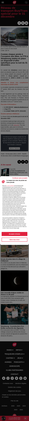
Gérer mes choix (14, 240)
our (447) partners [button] (10, 185)
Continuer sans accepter (19, 178)
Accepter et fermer (14, 234)
